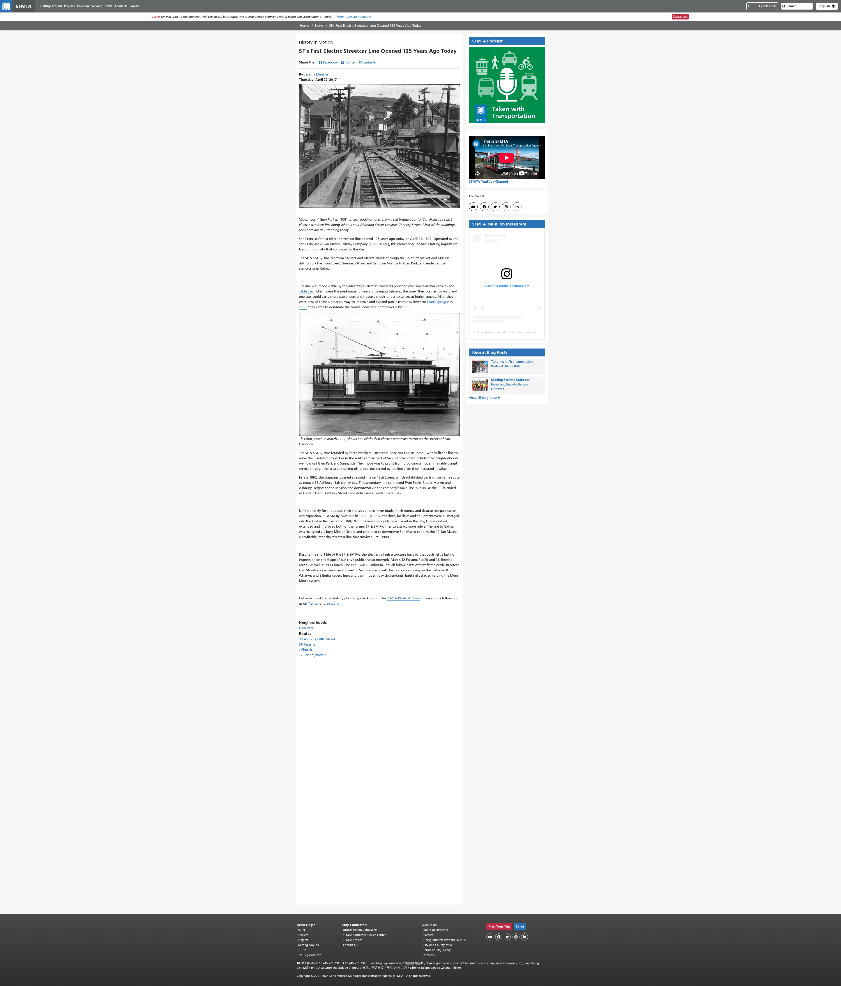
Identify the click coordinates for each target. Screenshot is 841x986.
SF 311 (302, 950)
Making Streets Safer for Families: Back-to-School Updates (510, 384)
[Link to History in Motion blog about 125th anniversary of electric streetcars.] (379, 375)
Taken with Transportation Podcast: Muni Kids (512, 363)
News (319, 26)
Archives (429, 955)
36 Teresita (307, 644)
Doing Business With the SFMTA (444, 940)
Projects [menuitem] (69, 6)
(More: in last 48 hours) (353, 17)
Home (304, 26)
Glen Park (306, 628)
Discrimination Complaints (360, 930)
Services (303, 935)
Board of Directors (435, 930)
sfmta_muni (496, 332)
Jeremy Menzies (316, 74)
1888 (303, 307)
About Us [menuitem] (120, 6)
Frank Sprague (438, 302)
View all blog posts (483, 398)
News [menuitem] (108, 6)
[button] (827, 6)
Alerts (156, 17)
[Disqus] (379, 717)
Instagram (334, 604)
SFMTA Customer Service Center (364, 935)
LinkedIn (369, 62)
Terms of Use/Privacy (437, 950)
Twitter (350, 62)
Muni (301, 930)
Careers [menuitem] (134, 6)
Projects (303, 940)
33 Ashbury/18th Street (317, 639)
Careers (428, 935)
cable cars (306, 291)
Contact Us (350, 945)
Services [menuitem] (96, 6)
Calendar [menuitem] (83, 6)
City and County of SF (437, 945)
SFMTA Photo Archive (403, 598)
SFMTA (478, 332)
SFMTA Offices (352, 940)
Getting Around (308, 945)
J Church (305, 650)
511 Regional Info (309, 955)
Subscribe (680, 17)
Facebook (330, 62)
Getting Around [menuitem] (51, 6)
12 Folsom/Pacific (312, 655)
